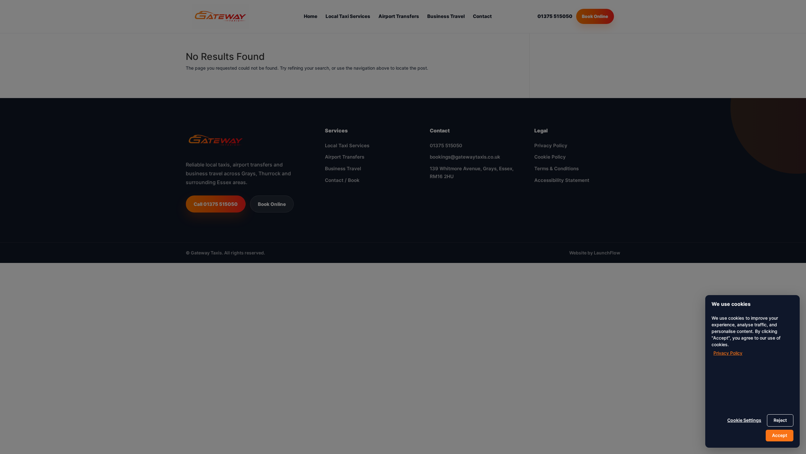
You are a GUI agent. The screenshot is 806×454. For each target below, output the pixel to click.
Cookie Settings (744, 420)
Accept (779, 435)
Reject (780, 420)
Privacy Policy (727, 353)
